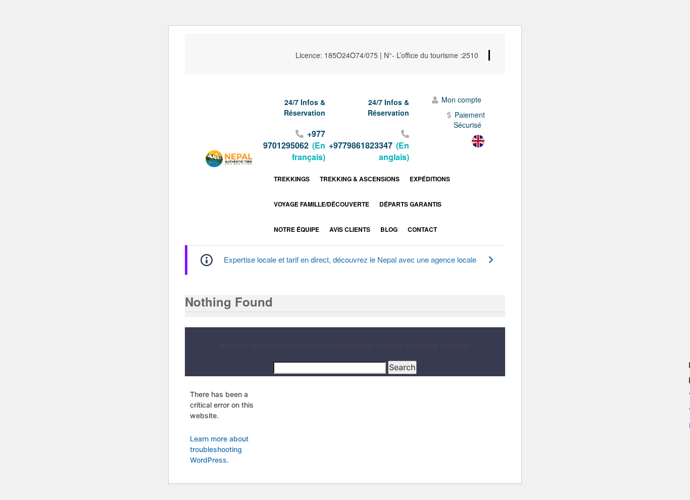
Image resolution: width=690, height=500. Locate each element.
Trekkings (292, 178)
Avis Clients (349, 229)
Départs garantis (410, 204)
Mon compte (461, 99)
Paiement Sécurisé (469, 120)
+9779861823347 (360, 145)
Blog (389, 229)
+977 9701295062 (294, 139)
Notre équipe (296, 229)
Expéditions (430, 178)
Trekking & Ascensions (360, 178)
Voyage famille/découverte (321, 204)
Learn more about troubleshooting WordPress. (219, 449)
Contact (422, 229)
